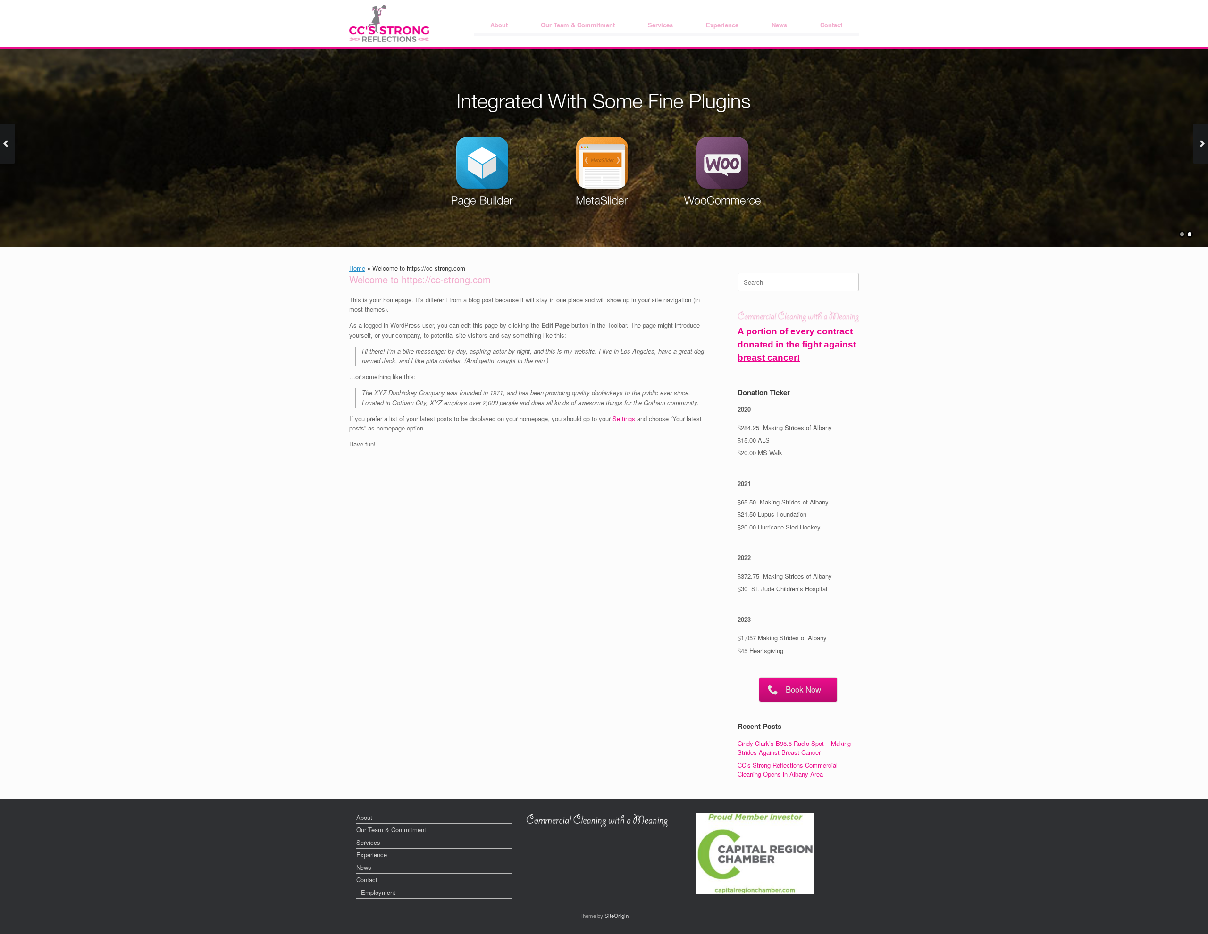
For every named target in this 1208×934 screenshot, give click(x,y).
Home (357, 268)
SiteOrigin (616, 915)
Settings (623, 418)
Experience (722, 24)
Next (1200, 144)
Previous (7, 144)
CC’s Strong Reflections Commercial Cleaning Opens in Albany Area (788, 769)
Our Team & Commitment (578, 24)
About (499, 24)
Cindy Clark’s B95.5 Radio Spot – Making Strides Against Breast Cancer (794, 748)
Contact (831, 24)
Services (660, 24)
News (779, 24)
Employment (378, 892)
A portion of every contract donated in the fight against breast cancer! (797, 344)
